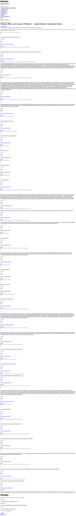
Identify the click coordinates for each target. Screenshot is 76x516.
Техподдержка (3, 508)
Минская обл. (8, 74)
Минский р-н (3, 74)
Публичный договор (11, 505)
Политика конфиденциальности (21, 505)
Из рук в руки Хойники (4, 19)
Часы (11, 27)
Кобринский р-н (3, 341)
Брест (1, 263)
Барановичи (2, 489)
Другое (13, 27)
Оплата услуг (8, 508)
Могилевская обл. (10, 44)
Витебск (2, 384)
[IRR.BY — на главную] (4, 1)
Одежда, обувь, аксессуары (5, 22)
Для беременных (38, 27)
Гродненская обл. (10, 113)
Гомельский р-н (3, 205)
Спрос (16, 27)
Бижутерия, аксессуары (21, 27)
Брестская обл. (8, 261)
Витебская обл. (9, 382)
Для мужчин (2, 27)
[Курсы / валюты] (1, 41)
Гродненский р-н (3, 113)
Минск (1, 76)
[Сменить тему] (2, 513)
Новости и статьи (14, 501)
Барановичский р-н (4, 487)
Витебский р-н (3, 382)
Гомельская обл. (9, 205)
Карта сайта (13, 508)
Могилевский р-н (3, 44)
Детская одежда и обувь (30, 27)
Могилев (2, 60)
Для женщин (7, 27)
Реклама (2, 501)
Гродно (1, 115)
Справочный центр (7, 501)
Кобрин (1, 343)
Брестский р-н (3, 261)
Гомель (1, 207)
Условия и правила (4, 505)
